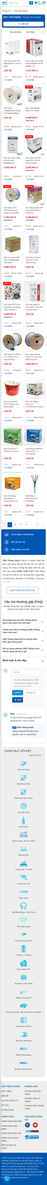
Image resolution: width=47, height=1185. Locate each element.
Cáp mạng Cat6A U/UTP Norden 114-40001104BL (11, 404)
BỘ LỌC (25, 24)
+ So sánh (8, 80)
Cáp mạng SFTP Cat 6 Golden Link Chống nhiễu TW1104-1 (12, 307)
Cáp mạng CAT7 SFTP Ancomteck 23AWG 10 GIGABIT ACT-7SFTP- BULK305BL (12, 213)
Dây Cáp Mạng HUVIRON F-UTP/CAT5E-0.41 (10, 498)
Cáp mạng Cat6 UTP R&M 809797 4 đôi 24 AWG (12, 63)
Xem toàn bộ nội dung (22, 590)
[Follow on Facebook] (27, 1124)
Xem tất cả (35, 755)
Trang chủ (6, 11)
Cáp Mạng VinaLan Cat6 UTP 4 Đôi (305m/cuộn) (33, 260)
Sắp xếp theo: (16, 32)
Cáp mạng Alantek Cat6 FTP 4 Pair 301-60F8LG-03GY (34, 357)
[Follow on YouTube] (35, 1124)
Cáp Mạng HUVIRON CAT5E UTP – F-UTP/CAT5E (34, 451)
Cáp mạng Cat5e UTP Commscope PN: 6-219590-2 (34, 210)
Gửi (19, 700)
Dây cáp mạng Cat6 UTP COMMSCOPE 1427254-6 (11, 260)
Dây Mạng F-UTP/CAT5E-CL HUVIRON (32, 498)
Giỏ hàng (39, 3)
